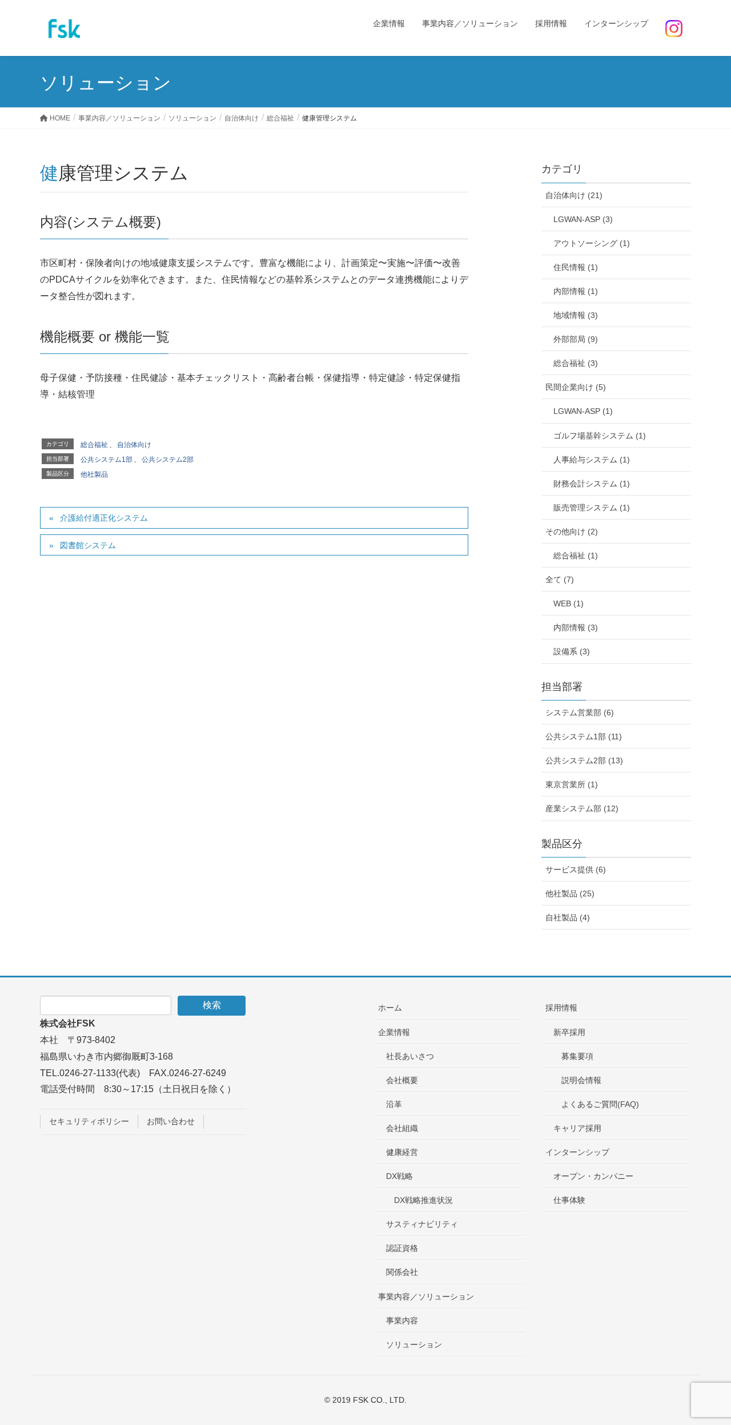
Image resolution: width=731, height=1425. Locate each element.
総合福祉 (94, 445)
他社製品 (94, 474)
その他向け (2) (571, 531)
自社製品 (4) (567, 917)
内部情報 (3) (575, 627)
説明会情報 (581, 1080)
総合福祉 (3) (575, 363)
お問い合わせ (171, 1121)
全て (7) (559, 579)
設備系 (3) (571, 651)
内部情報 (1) (575, 291)
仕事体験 (569, 1200)
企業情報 (394, 1032)
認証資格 (402, 1248)
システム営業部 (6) (579, 712)
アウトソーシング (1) (591, 243)
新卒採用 (569, 1032)
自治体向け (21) (574, 195)
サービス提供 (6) (575, 869)
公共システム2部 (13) (584, 760)
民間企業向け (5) (575, 387)
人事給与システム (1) (591, 459)
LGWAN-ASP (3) (583, 219)
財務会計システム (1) (591, 483)
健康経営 (402, 1152)
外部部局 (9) (575, 339)
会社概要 (402, 1080)
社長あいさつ (410, 1056)
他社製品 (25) (570, 893)
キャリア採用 (577, 1128)
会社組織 (402, 1128)
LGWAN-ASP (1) (583, 411)
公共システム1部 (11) (583, 736)
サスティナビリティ (422, 1224)
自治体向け (134, 445)
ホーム (390, 1007)
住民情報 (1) (575, 267)
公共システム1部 (106, 460)
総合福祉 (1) (575, 555)
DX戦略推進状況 (423, 1200)
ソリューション (414, 1344)
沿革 (394, 1104)
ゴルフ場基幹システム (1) (599, 435)
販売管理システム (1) (591, 507)
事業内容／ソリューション (426, 1296)
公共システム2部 (168, 460)
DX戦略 (399, 1176)
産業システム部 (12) (581, 808)
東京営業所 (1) (571, 784)
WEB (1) (568, 603)
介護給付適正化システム (104, 517)
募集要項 (577, 1056)
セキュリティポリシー (89, 1121)
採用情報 (561, 1007)
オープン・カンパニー (593, 1176)
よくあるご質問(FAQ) (600, 1104)
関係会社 (402, 1272)
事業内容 (402, 1320)
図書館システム (88, 545)
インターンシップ (577, 1152)
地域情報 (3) (575, 315)
